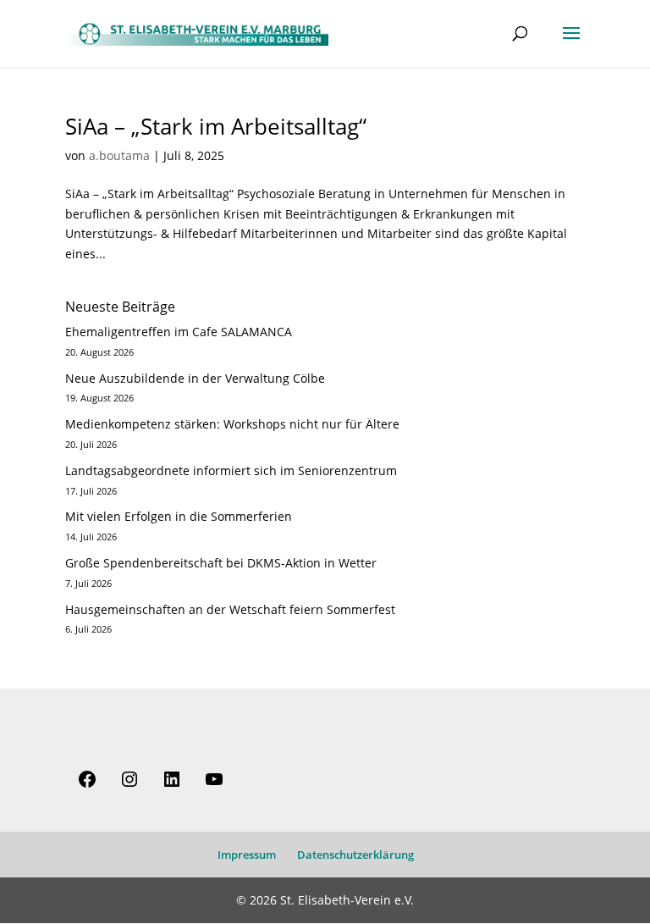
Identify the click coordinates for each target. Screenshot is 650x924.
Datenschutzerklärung (355, 854)
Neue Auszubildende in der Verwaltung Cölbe (195, 378)
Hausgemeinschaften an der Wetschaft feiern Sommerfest (230, 609)
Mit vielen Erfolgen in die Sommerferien (178, 516)
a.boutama (119, 155)
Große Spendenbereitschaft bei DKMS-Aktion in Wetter (221, 563)
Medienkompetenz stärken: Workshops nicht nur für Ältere (232, 424)
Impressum (247, 854)
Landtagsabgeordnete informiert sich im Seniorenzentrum (231, 470)
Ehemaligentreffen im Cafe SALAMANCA (178, 332)
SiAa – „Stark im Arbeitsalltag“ (215, 126)
